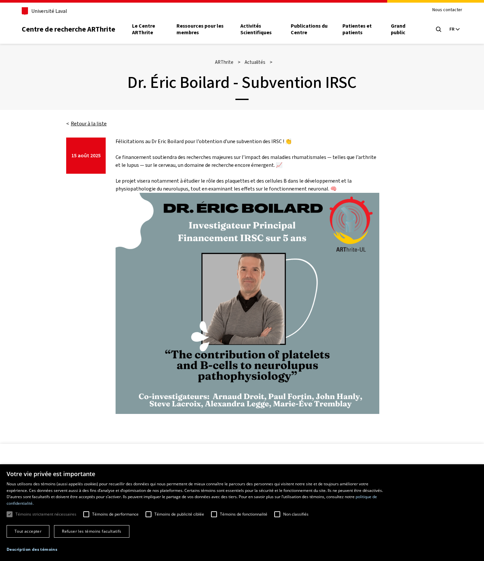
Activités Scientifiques (256, 29)
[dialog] (242, 512)
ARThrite (224, 62)
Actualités (255, 62)
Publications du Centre (309, 29)
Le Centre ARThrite (143, 29)
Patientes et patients (357, 29)
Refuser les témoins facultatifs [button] (91, 531)
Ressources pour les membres (200, 29)
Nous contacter (447, 10)
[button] (32, 549)
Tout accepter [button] (27, 531)
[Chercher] (438, 29)
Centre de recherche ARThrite (68, 29)
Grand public (398, 29)
